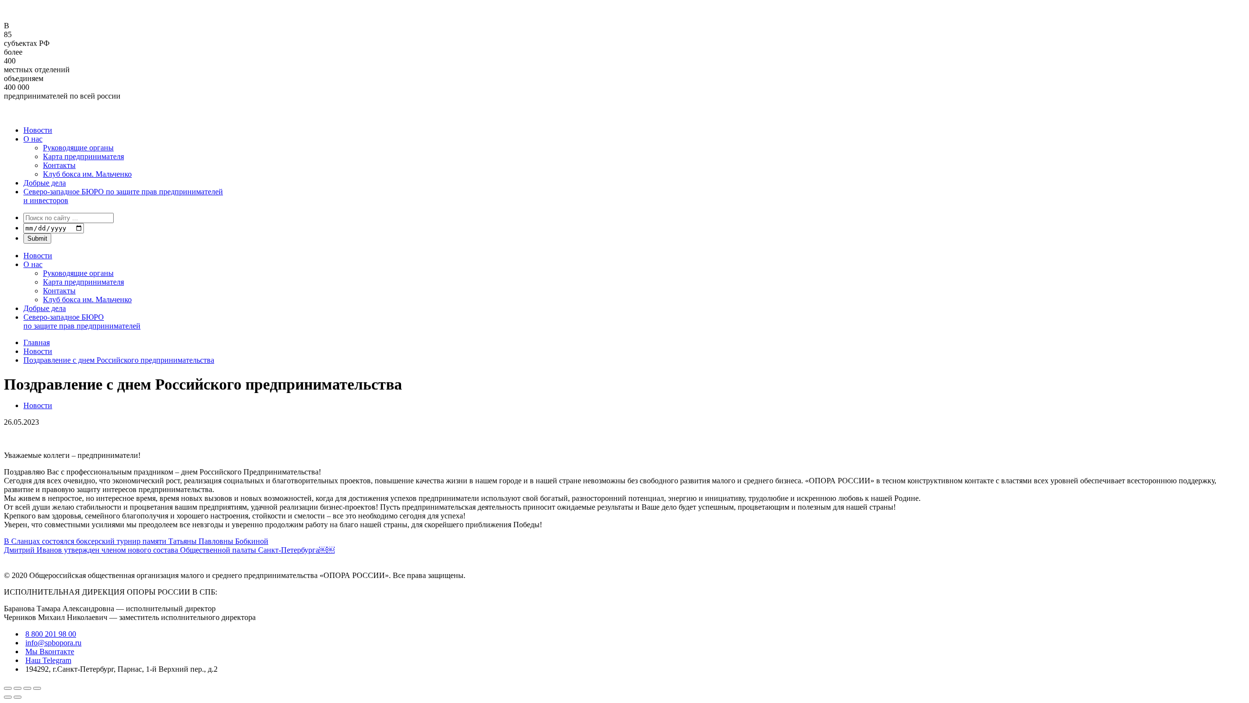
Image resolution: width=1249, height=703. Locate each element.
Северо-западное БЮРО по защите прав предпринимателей (82, 321)
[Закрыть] (8, 688)
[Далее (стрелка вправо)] (17, 697)
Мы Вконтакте (49, 651)
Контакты (59, 165)
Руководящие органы (78, 148)
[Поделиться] (17, 688)
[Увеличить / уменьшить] (37, 688)
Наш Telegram (48, 660)
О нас (32, 139)
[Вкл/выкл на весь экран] (27, 688)
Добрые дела (44, 183)
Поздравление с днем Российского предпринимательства (118, 360)
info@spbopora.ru (53, 643)
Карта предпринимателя (83, 156)
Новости (37, 130)
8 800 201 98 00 (50, 634)
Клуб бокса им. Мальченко (87, 174)
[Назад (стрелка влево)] (8, 697)
